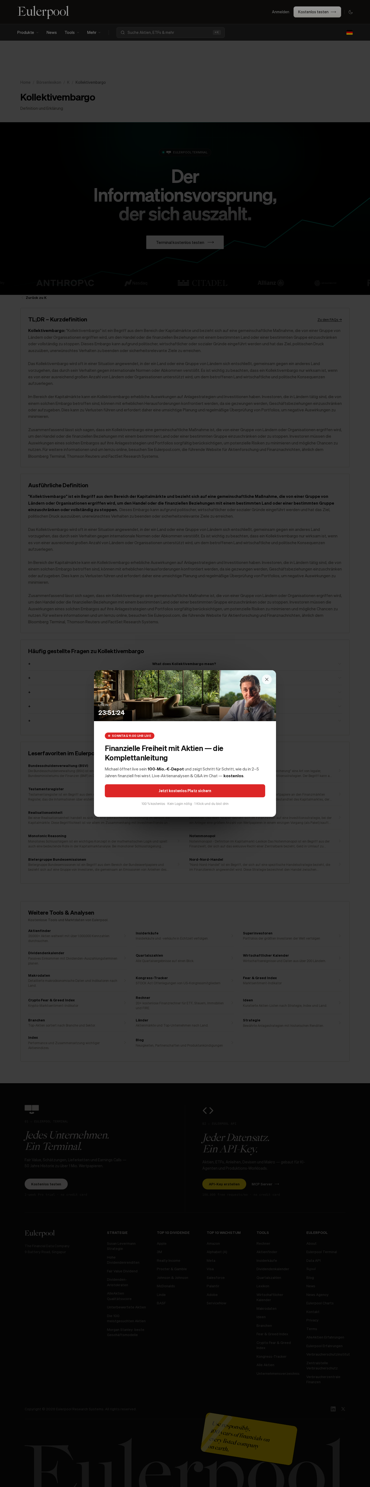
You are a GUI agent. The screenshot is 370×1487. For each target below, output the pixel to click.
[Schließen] (267, 679)
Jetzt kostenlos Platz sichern (185, 790)
